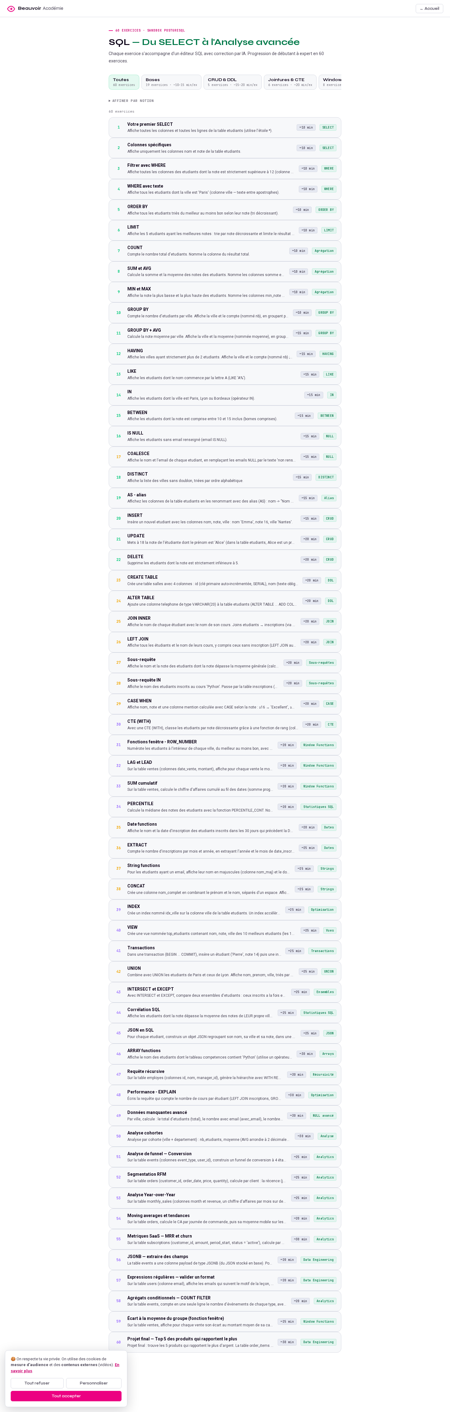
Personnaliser (94, 1383)
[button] (35, 8)
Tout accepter (66, 1396)
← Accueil (429, 8)
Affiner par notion (133, 101)
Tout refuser (37, 1383)
